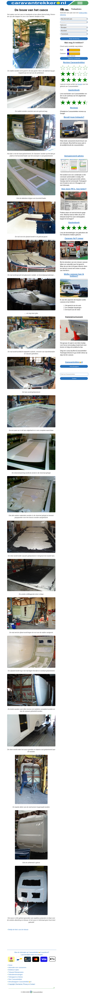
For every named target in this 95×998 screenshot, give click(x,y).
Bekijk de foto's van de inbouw (18, 929)
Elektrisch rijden (13, 970)
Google (79, 84)
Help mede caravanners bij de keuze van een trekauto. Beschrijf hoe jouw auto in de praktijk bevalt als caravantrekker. (73, 143)
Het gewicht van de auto (73, 305)
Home (10, 965)
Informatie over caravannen (17, 967)
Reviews (74, 108)
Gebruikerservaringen (15, 974)
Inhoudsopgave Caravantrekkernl (19, 981)
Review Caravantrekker (74, 62)
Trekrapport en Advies (15, 977)
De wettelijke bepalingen (73, 307)
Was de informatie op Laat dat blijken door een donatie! (31, 953)
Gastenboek (74, 90)
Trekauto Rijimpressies (15, 972)
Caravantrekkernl (74, 362)
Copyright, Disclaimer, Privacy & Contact (21, 984)
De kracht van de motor (72, 309)
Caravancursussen (74, 317)
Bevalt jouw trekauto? (74, 117)
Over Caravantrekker (15, 979)
